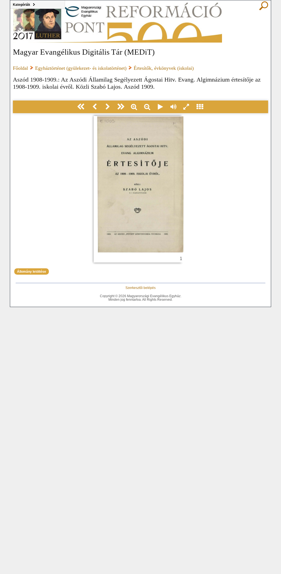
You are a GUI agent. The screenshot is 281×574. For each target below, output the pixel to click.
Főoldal (20, 68)
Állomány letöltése (31, 271)
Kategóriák (21, 4)
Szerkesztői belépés (140, 287)
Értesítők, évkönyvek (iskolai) (164, 68)
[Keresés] (263, 9)
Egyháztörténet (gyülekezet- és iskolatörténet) (81, 68)
